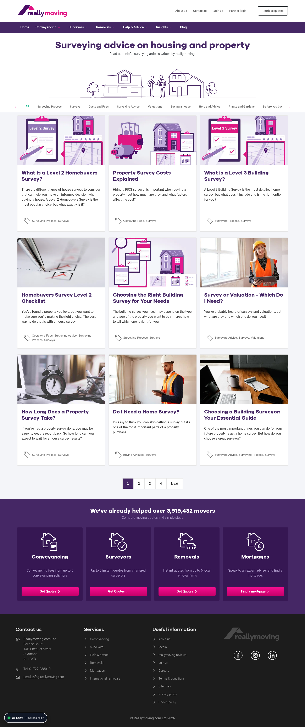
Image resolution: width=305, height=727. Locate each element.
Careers (164, 670)
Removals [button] (103, 27)
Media (163, 647)
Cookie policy (167, 702)
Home (24, 27)
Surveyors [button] (76, 27)
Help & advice (99, 655)
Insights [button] (162, 27)
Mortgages (97, 670)
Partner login (237, 10)
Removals (97, 663)
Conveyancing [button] (45, 27)
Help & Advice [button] (133, 27)
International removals (105, 678)
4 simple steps (172, 518)
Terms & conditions (172, 678)
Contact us (200, 10)
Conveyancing (99, 639)
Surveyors (97, 647)
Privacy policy (168, 694)
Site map (165, 686)
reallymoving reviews (173, 655)
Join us (218, 10)
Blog (183, 27)
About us (181, 10)
